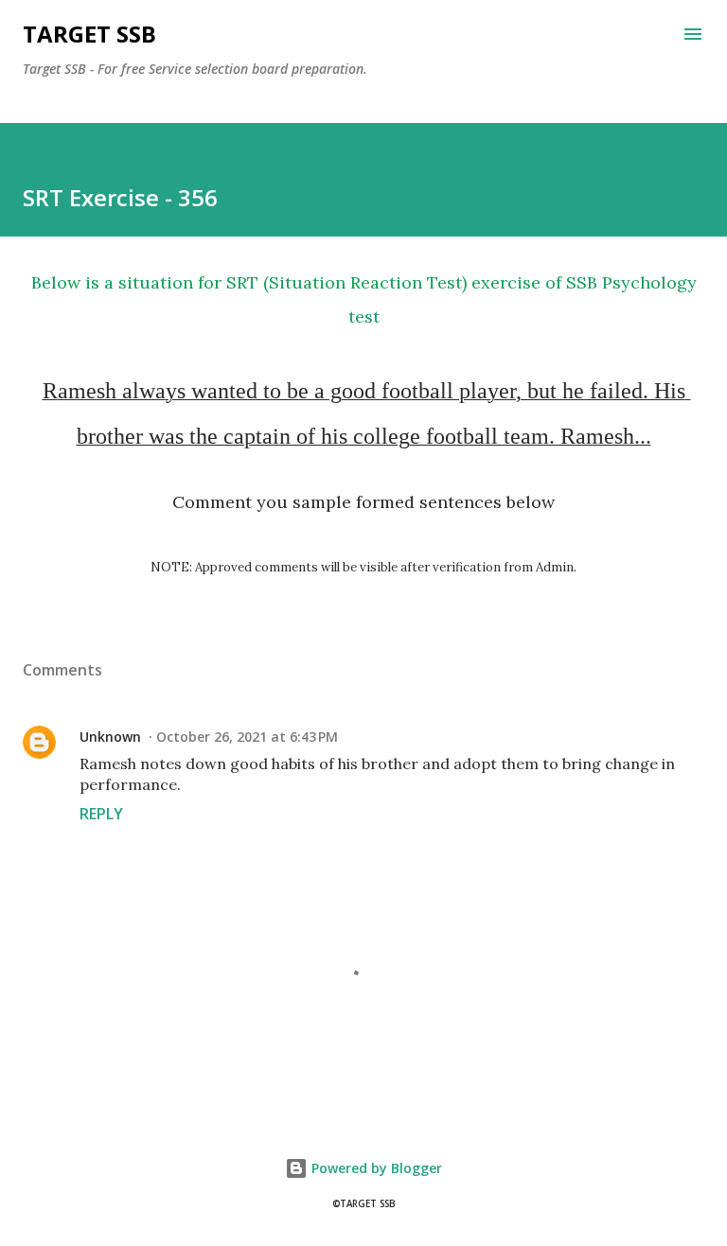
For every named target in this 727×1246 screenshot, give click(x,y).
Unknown (110, 737)
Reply (101, 813)
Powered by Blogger (375, 1168)
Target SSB (89, 33)
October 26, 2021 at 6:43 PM (247, 737)
